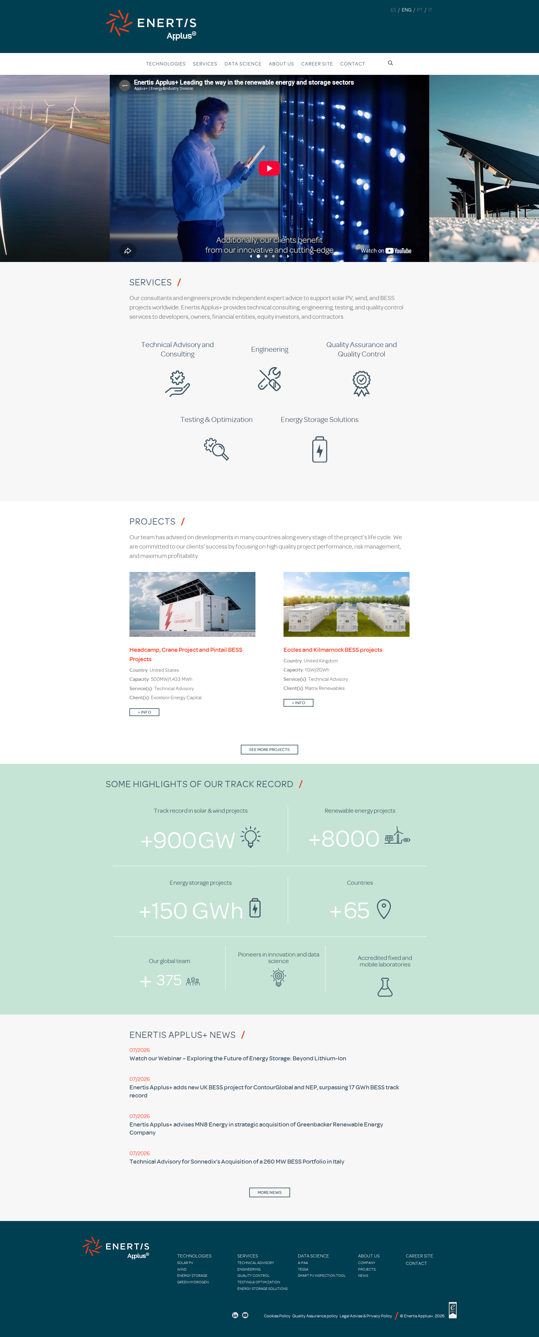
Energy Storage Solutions (262, 1288)
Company (366, 1263)
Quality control (253, 1275)
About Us (369, 1256)
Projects (367, 1269)
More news (270, 1192)
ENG (406, 10)
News (363, 1275)
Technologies (166, 64)
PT (420, 10)
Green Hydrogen (193, 1282)
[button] (251, 256)
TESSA (303, 1269)
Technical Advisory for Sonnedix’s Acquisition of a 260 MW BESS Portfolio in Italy (236, 1161)
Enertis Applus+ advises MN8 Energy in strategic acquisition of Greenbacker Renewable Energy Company (256, 1128)
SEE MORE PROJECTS (269, 749)
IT (430, 10)
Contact (352, 64)
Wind (182, 1269)
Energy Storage (192, 1275)
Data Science (243, 64)
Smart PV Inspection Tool (322, 1275)
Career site (317, 64)
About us (281, 64)
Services (205, 64)
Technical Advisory (255, 1263)
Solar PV (185, 1263)
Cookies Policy (277, 1316)
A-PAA (303, 1263)
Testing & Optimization (258, 1282)
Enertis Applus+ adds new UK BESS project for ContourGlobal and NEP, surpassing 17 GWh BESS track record (264, 1091)
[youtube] (245, 1315)
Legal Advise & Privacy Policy (366, 1316)
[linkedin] (235, 1315)
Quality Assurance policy (315, 1316)
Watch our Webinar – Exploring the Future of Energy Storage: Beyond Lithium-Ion (237, 1058)
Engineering (248, 1269)
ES (393, 10)
